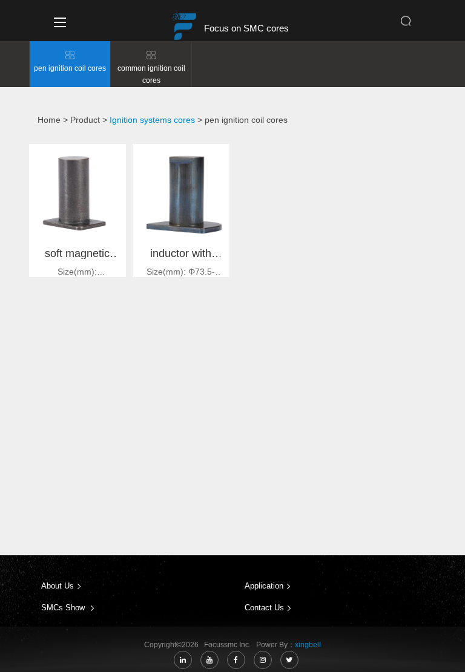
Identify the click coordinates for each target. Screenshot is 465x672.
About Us (57, 585)
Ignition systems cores (152, 120)
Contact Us (264, 607)
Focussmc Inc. (229, 645)
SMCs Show (64, 607)
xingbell (308, 645)
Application (264, 585)
